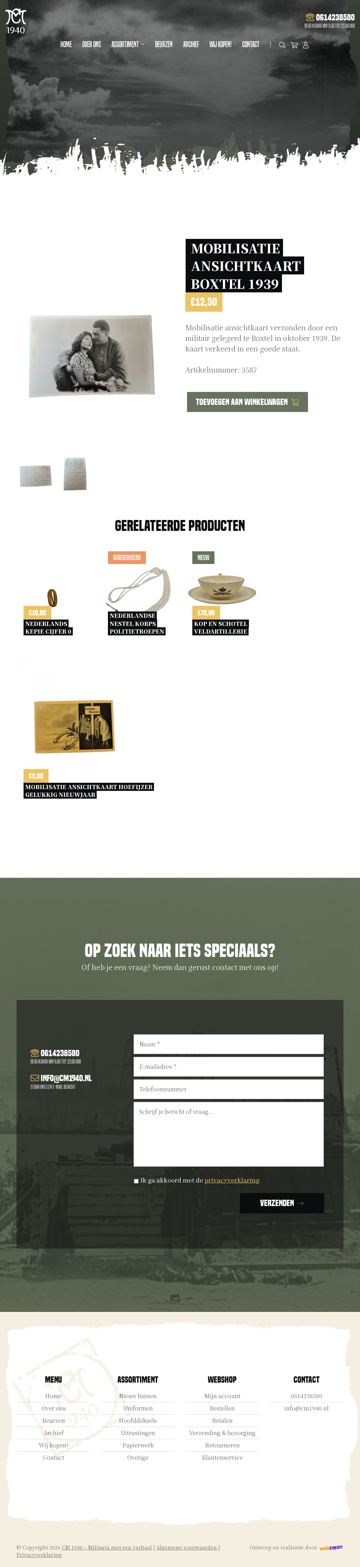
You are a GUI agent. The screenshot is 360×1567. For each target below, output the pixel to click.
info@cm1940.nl (306, 1408)
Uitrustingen (138, 1433)
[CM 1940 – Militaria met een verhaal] (15, 20)
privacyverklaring (232, 1179)
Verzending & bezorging (222, 1433)
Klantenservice (222, 1457)
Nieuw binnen (138, 1396)
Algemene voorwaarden (186, 1547)
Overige (138, 1457)
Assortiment (125, 44)
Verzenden (277, 1203)
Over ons (91, 44)
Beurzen (164, 44)
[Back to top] (347, 1554)
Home (66, 44)
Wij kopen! (221, 44)
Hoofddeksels (138, 1420)
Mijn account (222, 1396)
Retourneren (222, 1445)
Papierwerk (138, 1445)
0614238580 (306, 1396)
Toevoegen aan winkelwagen (242, 402)
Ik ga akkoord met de (199, 1179)
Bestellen (222, 1408)
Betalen (222, 1420)
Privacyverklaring (39, 1554)
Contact (250, 44)
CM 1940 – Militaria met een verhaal (107, 1547)
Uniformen (138, 1408)
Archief (191, 44)
